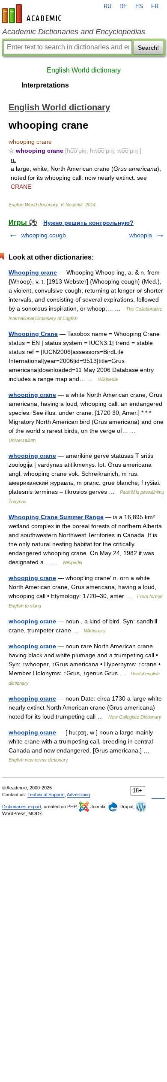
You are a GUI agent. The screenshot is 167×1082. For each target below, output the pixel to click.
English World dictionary (84, 70)
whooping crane (32, 394)
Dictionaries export (21, 806)
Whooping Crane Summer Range (56, 517)
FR (154, 6)
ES (139, 6)
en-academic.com (33, 13)
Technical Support (46, 794)
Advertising (78, 794)
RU (107, 6)
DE (123, 6)
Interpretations (45, 85)
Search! (148, 47)
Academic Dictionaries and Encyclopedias (73, 31)
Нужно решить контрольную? (88, 222)
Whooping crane (33, 272)
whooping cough (43, 235)
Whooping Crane (33, 333)
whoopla (140, 235)
